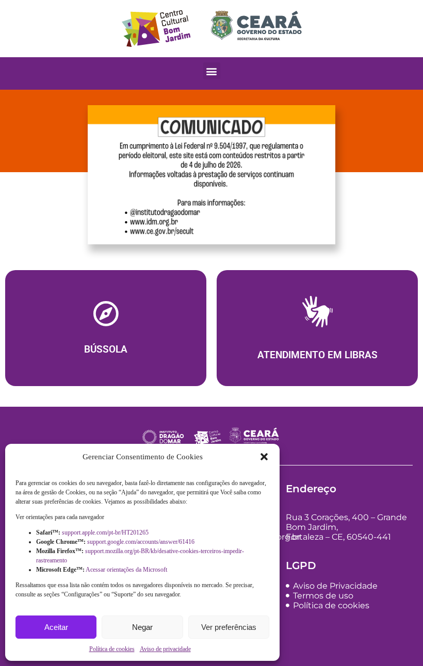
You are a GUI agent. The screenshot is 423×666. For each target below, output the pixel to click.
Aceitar (56, 627)
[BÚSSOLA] (106, 313)
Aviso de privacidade (165, 649)
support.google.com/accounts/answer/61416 (141, 541)
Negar (142, 627)
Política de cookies (112, 649)
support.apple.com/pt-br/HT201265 (106, 532)
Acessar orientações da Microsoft (127, 569)
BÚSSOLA (105, 349)
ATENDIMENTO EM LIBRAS (317, 355)
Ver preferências (228, 627)
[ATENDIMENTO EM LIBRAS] (317, 314)
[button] (264, 457)
